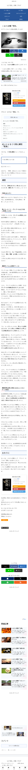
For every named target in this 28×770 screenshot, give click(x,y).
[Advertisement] (14, 546)
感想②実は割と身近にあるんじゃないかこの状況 (13, 134)
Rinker (18, 92)
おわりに (5, 138)
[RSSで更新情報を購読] (20, 582)
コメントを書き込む (14, 745)
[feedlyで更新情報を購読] (7, 582)
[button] (18, 55)
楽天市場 (16, 103)
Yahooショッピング (18, 105)
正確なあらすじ (6, 125)
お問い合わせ (21, 763)
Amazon (16, 100)
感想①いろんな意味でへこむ (10, 131)
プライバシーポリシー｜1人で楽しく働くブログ (7, 764)
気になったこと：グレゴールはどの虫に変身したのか (13, 128)
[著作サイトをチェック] (7, 578)
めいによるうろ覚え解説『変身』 (11, 121)
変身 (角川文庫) (16, 90)
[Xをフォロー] (20, 578)
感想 (4, 123)
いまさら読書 (5, 527)
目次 (12, 117)
